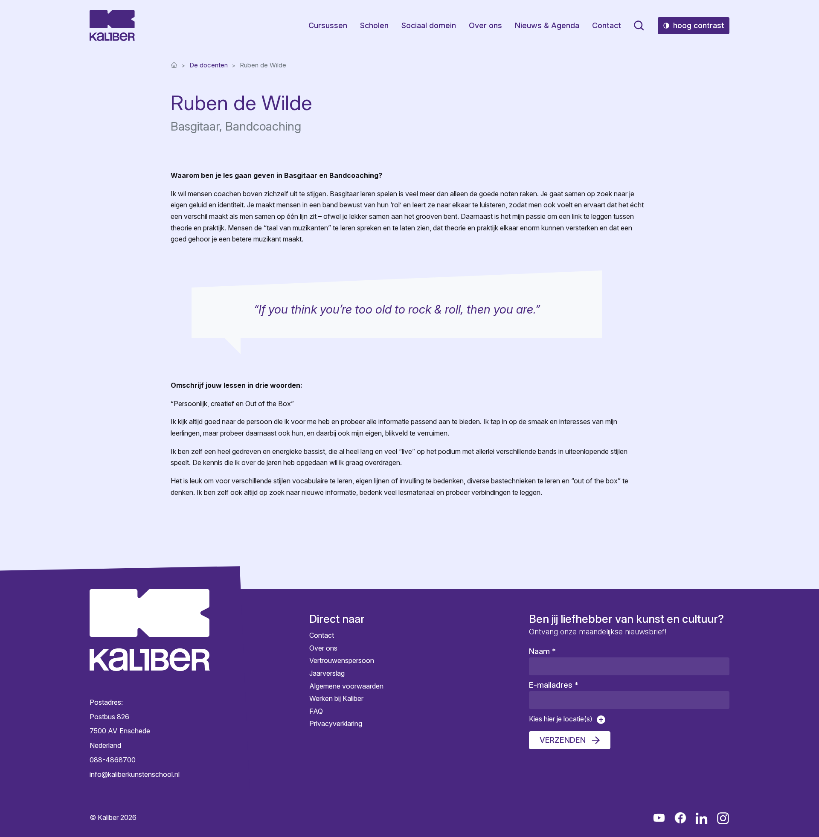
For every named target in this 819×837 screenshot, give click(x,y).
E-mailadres (553, 684)
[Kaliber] (112, 25)
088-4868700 (113, 760)
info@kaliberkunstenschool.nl (135, 774)
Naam (542, 651)
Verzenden (563, 739)
